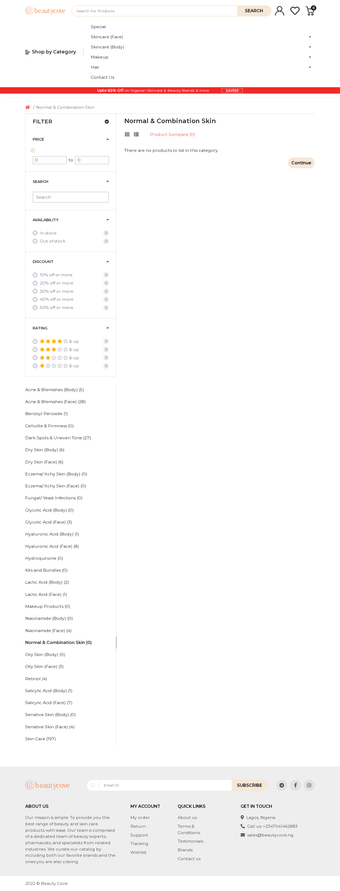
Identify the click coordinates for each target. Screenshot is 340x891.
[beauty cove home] (45, 10)
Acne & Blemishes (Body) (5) (54, 389)
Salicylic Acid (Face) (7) (49, 702)
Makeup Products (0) (47, 606)
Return (138, 826)
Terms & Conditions (189, 829)
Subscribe (249, 785)
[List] (136, 135)
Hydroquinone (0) (44, 558)
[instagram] (309, 785)
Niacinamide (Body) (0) (49, 618)
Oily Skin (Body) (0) (45, 654)
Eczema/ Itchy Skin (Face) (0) (55, 485)
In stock (48, 233)
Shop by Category (54, 52)
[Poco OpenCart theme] (47, 785)
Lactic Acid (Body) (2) (47, 582)
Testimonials (190, 841)
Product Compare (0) (172, 134)
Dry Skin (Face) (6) (44, 462)
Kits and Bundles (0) (46, 570)
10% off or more (56, 274)
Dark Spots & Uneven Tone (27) (58, 437)
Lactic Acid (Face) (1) (46, 594)
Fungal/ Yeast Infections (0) (54, 497)
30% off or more (56, 291)
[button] (201, 37)
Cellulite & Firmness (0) (49, 425)
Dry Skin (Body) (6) (45, 449)
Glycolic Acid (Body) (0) (49, 510)
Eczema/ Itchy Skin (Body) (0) (56, 473)
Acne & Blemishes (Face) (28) (55, 401)
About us (187, 817)
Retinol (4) (36, 678)
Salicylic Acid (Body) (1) (49, 690)
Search (254, 10)
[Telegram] (281, 785)
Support (139, 835)
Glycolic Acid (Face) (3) (48, 522)
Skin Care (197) (40, 738)
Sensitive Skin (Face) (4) (50, 726)
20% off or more (56, 283)
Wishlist (138, 852)
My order (140, 817)
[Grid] (127, 135)
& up (74, 341)
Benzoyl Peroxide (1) (46, 413)
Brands (185, 849)
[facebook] (295, 785)
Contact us (189, 858)
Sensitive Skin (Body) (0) (50, 714)
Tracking (139, 843)
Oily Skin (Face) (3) (44, 666)
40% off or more (57, 299)
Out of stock (53, 241)
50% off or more (56, 307)
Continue (301, 162)
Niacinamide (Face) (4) (48, 630)
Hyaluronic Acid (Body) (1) (52, 534)
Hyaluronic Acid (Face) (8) (52, 546)
